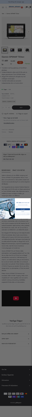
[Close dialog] (31, 197)
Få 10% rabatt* (23, 209)
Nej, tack (23, 211)
